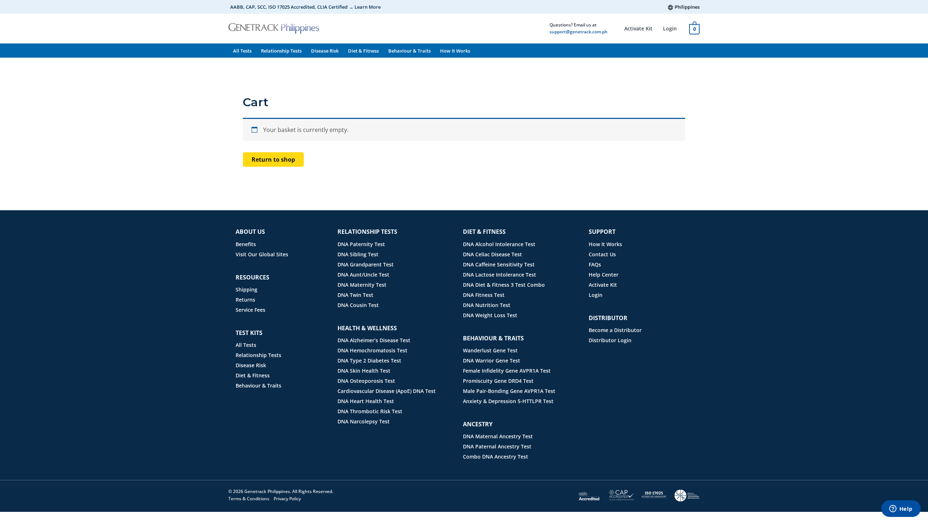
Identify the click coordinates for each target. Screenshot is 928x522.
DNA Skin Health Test (363, 370)
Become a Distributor (615, 330)
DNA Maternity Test (361, 284)
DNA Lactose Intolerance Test (499, 274)
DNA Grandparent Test (365, 264)
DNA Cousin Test (358, 305)
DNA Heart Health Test (365, 401)
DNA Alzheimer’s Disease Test (373, 340)
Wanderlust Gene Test (490, 350)
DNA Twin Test (355, 294)
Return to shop (273, 159)
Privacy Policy (287, 499)
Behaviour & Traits (409, 50)
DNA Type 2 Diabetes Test (369, 360)
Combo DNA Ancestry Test (495, 456)
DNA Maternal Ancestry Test (498, 436)
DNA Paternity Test (361, 244)
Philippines (687, 7)
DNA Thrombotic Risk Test (369, 411)
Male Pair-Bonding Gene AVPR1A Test (509, 391)
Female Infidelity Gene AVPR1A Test (507, 370)
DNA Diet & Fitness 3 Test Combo (504, 284)
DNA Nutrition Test (486, 305)
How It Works (455, 50)
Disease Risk (325, 50)
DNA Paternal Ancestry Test (497, 446)
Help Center (603, 274)
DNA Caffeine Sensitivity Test (499, 264)
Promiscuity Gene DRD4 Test (498, 380)
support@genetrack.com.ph (579, 32)
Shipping (246, 289)
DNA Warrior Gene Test (491, 360)
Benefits (246, 244)
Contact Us (602, 254)
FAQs (595, 264)
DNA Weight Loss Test (490, 315)
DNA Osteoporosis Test (366, 380)
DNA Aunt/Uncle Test (363, 274)
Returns (245, 299)
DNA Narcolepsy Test (363, 421)
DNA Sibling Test (357, 254)
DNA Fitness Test (484, 294)
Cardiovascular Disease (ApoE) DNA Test (386, 391)
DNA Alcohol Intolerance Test (499, 244)
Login (670, 28)
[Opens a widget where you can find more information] (901, 509)
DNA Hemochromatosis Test (372, 350)
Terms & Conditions (248, 499)
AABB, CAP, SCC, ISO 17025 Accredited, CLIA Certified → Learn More (305, 7)
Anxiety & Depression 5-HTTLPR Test (508, 401)
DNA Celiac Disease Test (492, 254)
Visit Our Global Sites (262, 254)
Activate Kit (638, 28)
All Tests (242, 50)
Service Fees (250, 309)
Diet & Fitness (363, 50)
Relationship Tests (281, 50)
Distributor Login (610, 340)
